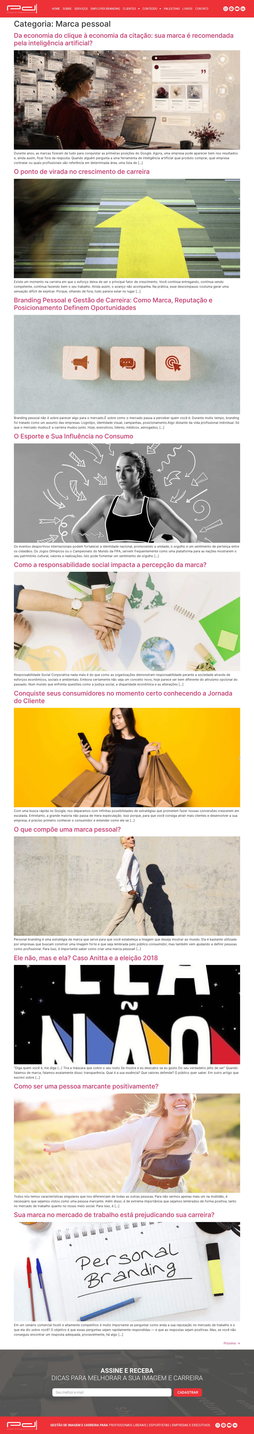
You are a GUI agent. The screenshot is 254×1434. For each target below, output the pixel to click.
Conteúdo (149, 9)
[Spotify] (231, 8)
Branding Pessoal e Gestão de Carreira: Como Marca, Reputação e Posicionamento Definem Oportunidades (113, 304)
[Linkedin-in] (243, 8)
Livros (187, 9)
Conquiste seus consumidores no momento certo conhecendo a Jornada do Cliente (123, 697)
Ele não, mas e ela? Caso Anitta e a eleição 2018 (86, 958)
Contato (201, 9)
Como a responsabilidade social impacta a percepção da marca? (110, 565)
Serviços (81, 9)
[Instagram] (225, 8)
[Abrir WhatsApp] (244, 1424)
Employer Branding (105, 9)
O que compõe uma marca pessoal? (67, 829)
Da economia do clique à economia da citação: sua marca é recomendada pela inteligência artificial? (124, 39)
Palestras (172, 9)
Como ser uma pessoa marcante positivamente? (86, 1086)
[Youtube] (237, 8)
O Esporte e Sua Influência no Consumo (73, 436)
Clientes (129, 9)
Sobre (67, 9)
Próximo (232, 1343)
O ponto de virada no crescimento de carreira (82, 171)
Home (56, 9)
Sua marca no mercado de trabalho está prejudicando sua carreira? (114, 1215)
